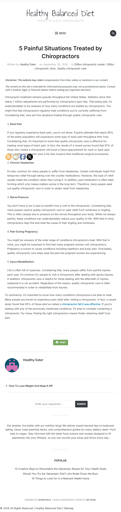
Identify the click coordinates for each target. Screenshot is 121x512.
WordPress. (45, 500)
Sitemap (69, 508)
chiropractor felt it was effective (81, 304)
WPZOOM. (91, 500)
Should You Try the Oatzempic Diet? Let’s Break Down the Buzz (60, 473)
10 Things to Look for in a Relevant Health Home (60, 478)
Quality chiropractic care (71, 68)
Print (63, 342)
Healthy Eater (28, 64)
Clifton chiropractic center (89, 64)
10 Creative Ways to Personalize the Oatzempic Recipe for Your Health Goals (60, 468)
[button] (60, 33)
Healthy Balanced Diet (60, 13)
